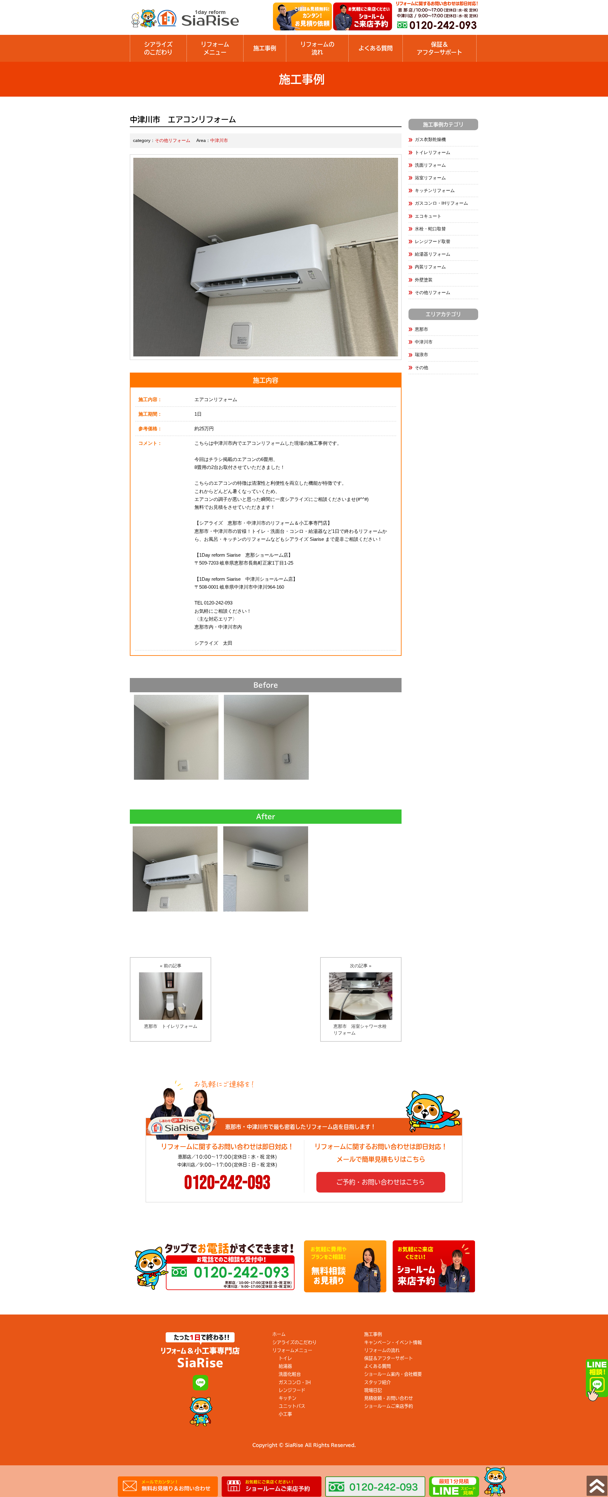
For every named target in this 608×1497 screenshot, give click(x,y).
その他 (421, 367)
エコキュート (428, 216)
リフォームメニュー (215, 48)
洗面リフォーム (430, 165)
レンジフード (292, 1390)
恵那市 (421, 329)
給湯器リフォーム (432, 254)
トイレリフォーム (432, 152)
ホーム (279, 1334)
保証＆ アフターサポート (439, 48)
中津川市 (219, 140)
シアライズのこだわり (158, 48)
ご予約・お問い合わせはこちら (380, 1182)
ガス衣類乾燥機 (430, 139)
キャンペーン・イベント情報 (393, 1342)
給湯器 (285, 1366)
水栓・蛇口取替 (430, 228)
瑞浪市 (421, 354)
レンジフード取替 (432, 241)
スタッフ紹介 (377, 1382)
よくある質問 (375, 48)
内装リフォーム (430, 266)
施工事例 (264, 48)
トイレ (285, 1358)
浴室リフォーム (430, 177)
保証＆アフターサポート (388, 1358)
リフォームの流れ (382, 1350)
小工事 (285, 1414)
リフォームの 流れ (317, 48)
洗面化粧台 (290, 1374)
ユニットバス (292, 1406)
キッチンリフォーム (435, 190)
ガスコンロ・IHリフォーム (441, 203)
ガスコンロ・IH (295, 1382)
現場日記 (373, 1390)
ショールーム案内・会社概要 (393, 1374)
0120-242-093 (227, 1183)
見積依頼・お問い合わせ (388, 1398)
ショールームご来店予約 (388, 1406)
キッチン (287, 1398)
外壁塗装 (424, 279)
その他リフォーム (172, 140)
